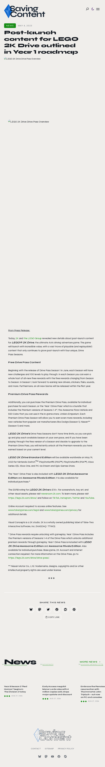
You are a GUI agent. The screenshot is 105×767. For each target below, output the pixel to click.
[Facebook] (59, 756)
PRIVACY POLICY (66, 748)
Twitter (76, 497)
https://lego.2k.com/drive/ (22, 497)
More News (88, 661)
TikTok (55, 497)
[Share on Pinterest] (74, 609)
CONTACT (36, 748)
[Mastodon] (46, 756)
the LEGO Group (33, 338)
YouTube (89, 497)
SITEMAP (49, 748)
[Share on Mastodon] (39, 609)
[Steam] (65, 756)
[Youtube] (52, 756)
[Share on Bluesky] (31, 609)
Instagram (65, 497)
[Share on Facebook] (57, 609)
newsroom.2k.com (51, 493)
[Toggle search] (87, 9)
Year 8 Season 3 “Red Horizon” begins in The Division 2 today (15, 689)
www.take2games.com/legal (23, 510)
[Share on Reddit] (65, 609)
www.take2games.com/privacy (61, 510)
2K (17, 338)
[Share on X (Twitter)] (48, 609)
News (10, 25)
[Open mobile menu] (98, 9)
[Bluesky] (39, 756)
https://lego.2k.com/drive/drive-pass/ (28, 557)
